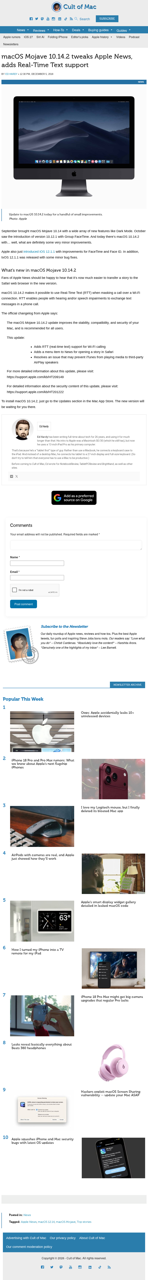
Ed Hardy (11, 74)
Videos (120, 37)
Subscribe (107, 18)
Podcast (134, 37)
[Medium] (11, 477)
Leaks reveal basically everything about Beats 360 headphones (42, 1046)
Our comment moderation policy (29, 1247)
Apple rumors (11, 37)
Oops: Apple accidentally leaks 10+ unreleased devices (107, 714)
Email (14, 572)
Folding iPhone (58, 37)
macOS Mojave (66, 1222)
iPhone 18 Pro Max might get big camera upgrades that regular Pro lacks (112, 998)
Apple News (29, 1222)
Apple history (100, 37)
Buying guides (98, 29)
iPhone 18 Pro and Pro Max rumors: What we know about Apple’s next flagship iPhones (43, 764)
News (21, 29)
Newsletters (10, 44)
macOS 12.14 (46, 1222)
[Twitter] (16, 477)
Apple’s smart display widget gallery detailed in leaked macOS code (108, 904)
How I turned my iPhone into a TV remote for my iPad (38, 951)
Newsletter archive (128, 685)
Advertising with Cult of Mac (26, 1238)
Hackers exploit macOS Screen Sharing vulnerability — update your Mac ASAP (110, 1093)
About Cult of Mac (92, 1238)
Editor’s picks (79, 37)
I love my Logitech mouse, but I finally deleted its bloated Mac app (110, 809)
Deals (76, 29)
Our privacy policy (63, 1238)
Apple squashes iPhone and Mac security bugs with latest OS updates (43, 1141)
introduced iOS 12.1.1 (39, 251)
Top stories (84, 1222)
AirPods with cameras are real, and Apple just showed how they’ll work (43, 857)
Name (15, 557)
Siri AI (40, 37)
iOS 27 (28, 37)
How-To (58, 29)
